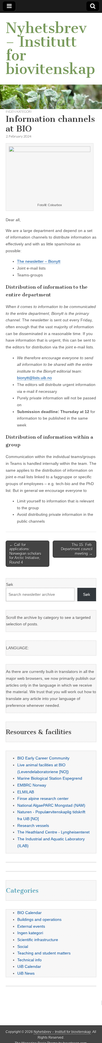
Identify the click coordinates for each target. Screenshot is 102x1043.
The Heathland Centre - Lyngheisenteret (53, 832)
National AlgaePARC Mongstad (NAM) (51, 805)
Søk (9, 584)
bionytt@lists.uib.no (34, 377)
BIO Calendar (29, 912)
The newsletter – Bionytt (38, 261)
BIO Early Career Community (43, 758)
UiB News (26, 973)
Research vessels (33, 825)
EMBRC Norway (31, 785)
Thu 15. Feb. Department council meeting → (77, 549)
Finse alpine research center (43, 798)
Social (22, 946)
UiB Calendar (29, 966)
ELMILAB (25, 792)
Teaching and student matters (44, 953)
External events (31, 926)
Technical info (29, 960)
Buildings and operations (39, 919)
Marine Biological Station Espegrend (49, 778)
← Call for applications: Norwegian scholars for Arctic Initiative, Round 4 (25, 553)
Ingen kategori (18, 111)
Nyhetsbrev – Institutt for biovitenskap (50, 48)
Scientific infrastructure (37, 939)
